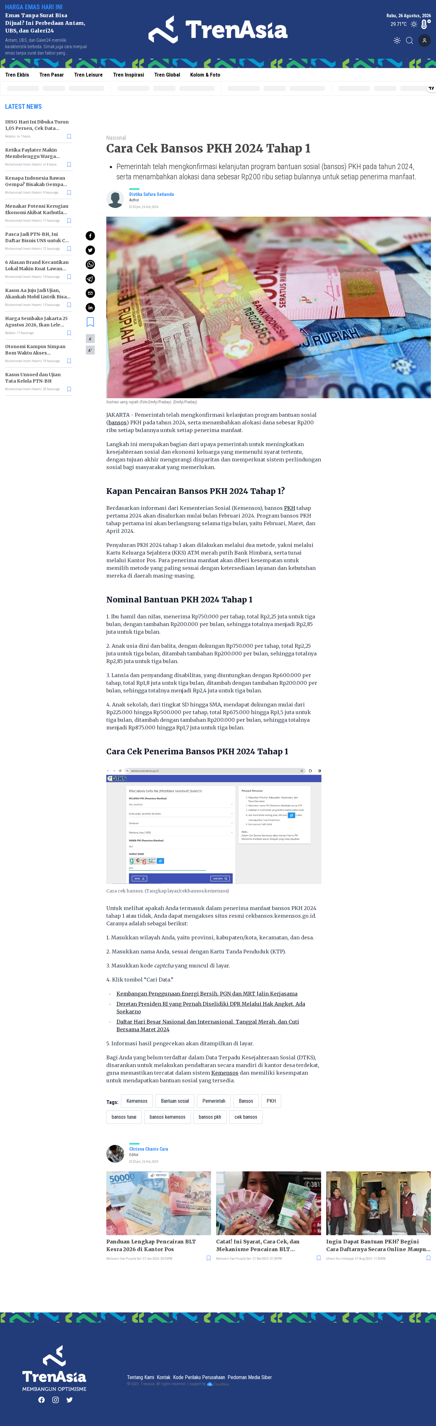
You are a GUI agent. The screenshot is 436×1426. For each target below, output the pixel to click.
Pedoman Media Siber (250, 1377)
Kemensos (224, 1073)
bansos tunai (124, 1117)
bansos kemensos (167, 1117)
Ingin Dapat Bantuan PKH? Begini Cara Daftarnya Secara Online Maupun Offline (378, 1245)
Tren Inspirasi (128, 74)
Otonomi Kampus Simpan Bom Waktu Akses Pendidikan (35, 353)
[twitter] (90, 250)
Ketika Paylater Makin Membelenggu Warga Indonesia (31, 156)
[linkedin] (90, 307)
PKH (289, 508)
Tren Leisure (88, 74)
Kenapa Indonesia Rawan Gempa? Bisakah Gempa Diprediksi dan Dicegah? (35, 184)
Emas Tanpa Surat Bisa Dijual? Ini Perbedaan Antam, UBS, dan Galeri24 (45, 23)
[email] (90, 293)
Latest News (23, 106)
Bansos (246, 1101)
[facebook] (90, 236)
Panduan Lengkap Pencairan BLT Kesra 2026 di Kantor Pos (151, 1245)
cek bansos (246, 1117)
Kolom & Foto (205, 74)
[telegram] (90, 279)
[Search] (411, 40)
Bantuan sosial (175, 1101)
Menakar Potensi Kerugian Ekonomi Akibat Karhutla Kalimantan (36, 212)
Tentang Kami (140, 1377)
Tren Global (167, 74)
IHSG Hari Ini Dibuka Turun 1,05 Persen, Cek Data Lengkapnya (37, 128)
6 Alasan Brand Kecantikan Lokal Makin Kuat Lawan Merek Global (37, 268)
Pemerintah (213, 1101)
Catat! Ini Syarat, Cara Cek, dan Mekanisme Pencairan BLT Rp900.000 (258, 1245)
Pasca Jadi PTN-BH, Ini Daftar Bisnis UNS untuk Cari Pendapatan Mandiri (38, 240)
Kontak (163, 1377)
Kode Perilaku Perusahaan (199, 1377)
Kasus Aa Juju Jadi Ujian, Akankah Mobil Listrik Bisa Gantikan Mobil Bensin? (36, 296)
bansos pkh (210, 1117)
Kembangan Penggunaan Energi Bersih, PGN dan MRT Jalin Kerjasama (207, 993)
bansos (118, 422)
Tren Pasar (51, 74)
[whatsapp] (90, 264)
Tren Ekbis (17, 74)
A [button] (90, 338)
